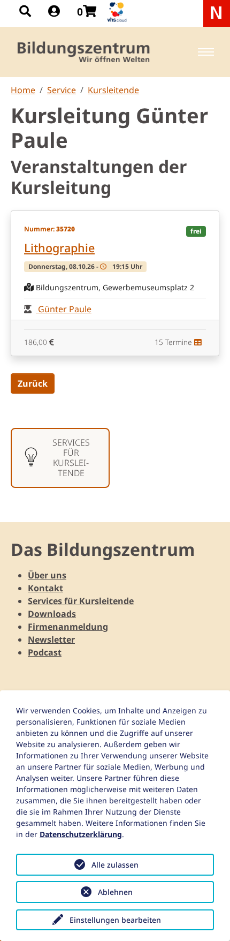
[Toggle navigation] (206, 52)
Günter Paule (63, 309)
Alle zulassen (115, 865)
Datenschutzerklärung (81, 834)
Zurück (33, 383)
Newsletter (51, 639)
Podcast (45, 652)
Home (23, 90)
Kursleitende (113, 90)
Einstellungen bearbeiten (115, 920)
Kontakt (45, 588)
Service (61, 90)
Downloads (52, 614)
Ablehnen (115, 892)
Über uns (47, 575)
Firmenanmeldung (68, 627)
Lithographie (59, 247)
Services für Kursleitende (81, 601)
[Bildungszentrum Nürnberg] (84, 52)
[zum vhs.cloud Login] (118, 12)
